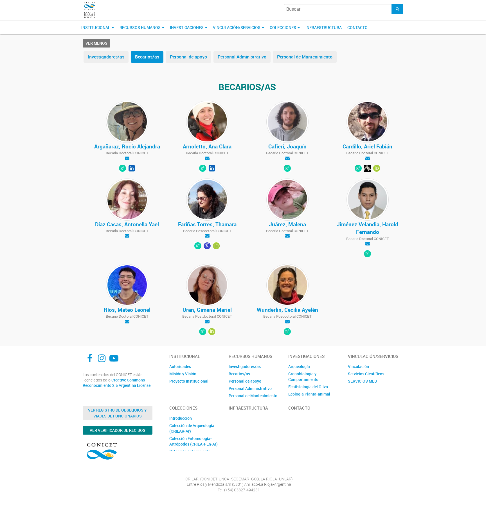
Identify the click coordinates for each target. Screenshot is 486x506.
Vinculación (358, 366)
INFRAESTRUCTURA (323, 27)
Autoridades (180, 366)
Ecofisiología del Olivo (308, 386)
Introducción (180, 418)
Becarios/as (147, 57)
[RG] (358, 168)
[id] (216, 246)
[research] (202, 332)
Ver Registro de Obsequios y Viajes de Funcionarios (117, 413)
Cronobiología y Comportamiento (303, 376)
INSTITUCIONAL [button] (96, 27)
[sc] (207, 246)
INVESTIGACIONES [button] (187, 27)
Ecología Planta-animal (309, 394)
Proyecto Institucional (188, 381)
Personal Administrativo (242, 57)
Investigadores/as (106, 57)
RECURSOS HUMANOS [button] (140, 27)
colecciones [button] (283, 27)
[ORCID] (376, 168)
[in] (211, 168)
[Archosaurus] (367, 168)
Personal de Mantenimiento (304, 57)
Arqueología (299, 366)
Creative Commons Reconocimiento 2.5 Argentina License (116, 383)
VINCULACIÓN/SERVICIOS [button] (237, 27)
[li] (131, 168)
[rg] (122, 168)
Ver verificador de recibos (117, 430)
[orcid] (211, 332)
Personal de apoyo (188, 57)
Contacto (357, 27)
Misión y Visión (182, 373)
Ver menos (96, 43)
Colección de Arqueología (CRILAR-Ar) (191, 428)
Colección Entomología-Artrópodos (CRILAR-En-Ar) (193, 441)
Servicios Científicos (366, 373)
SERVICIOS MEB (362, 381)
